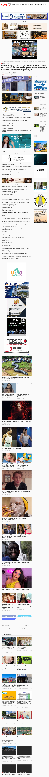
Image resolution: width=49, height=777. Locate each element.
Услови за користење (24, 1)
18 (15, 723)
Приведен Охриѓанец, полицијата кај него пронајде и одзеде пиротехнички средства (25, 628)
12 (31, 688)
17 (15, 761)
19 (31, 760)
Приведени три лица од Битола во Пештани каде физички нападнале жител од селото (24, 738)
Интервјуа (18, 4)
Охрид (13, 4)
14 (15, 705)
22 (31, 707)
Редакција (6, 72)
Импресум (12, 1)
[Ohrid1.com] (6, 4)
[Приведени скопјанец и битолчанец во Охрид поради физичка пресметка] (24, 678)
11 (31, 723)
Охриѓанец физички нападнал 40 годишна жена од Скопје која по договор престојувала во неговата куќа (43, 116)
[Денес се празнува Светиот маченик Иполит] (24, 641)
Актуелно (3, 63)
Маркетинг (17, 1)
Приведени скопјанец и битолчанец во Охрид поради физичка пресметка (24, 685)
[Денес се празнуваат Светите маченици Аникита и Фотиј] (24, 715)
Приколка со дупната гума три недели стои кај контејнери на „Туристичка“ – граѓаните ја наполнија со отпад (43, 99)
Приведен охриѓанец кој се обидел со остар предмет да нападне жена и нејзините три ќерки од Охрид (9, 685)
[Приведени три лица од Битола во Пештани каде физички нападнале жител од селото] (24, 731)
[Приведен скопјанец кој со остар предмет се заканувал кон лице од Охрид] (24, 750)
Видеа (44, 4)
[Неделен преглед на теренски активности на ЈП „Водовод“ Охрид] (9, 715)
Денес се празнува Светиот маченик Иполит (43, 108)
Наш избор (25, 644)
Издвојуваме (25, 4)
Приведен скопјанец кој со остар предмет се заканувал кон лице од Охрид (24, 757)
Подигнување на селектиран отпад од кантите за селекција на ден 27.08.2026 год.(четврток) (8, 702)
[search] (46, 9)
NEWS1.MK (32, 4)
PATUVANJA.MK (38, 4)
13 (15, 688)
